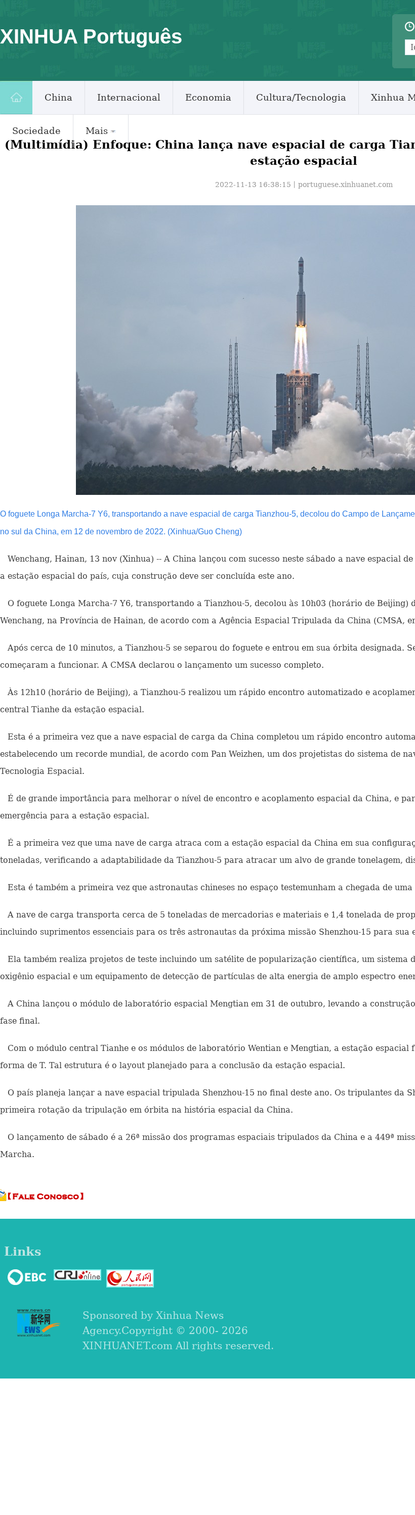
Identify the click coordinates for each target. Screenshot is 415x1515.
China (58, 97)
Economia (208, 97)
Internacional (128, 97)
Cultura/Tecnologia (301, 97)
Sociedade (36, 130)
